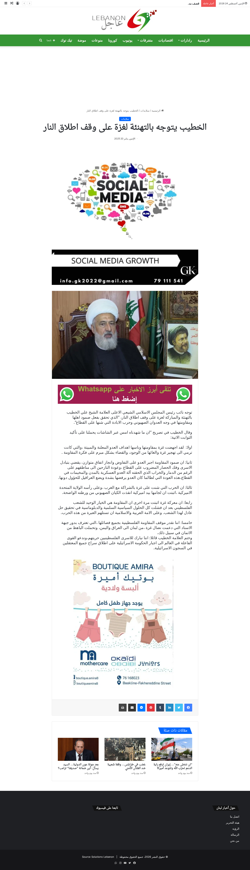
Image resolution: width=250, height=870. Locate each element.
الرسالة (235, 834)
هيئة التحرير (232, 822)
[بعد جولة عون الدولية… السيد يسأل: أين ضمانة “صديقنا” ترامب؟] (78, 749)
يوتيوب (127, 40)
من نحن (234, 840)
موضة (82, 40)
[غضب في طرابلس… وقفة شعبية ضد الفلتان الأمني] (124, 749)
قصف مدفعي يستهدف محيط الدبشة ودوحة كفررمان (168, 3)
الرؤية (235, 828)
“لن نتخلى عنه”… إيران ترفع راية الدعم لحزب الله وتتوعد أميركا (173, 766)
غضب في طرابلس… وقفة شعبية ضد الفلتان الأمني (126, 766)
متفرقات (146, 40)
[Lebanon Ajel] (125, 20)
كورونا (112, 40)
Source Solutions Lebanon (98, 856)
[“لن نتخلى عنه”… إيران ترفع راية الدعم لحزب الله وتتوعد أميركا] (171, 749)
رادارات (186, 40)
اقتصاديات (165, 40)
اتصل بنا (234, 816)
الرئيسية (204, 40)
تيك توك (66, 40)
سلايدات (144, 110)
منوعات (97, 40)
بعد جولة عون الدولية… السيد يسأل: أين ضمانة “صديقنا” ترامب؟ (78, 766)
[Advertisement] (125, 77)
